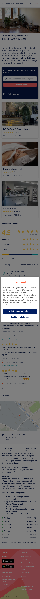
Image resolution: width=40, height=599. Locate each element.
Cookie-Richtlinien (23, 305)
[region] (20, 299)
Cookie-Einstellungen (20, 317)
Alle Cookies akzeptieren (20, 311)
